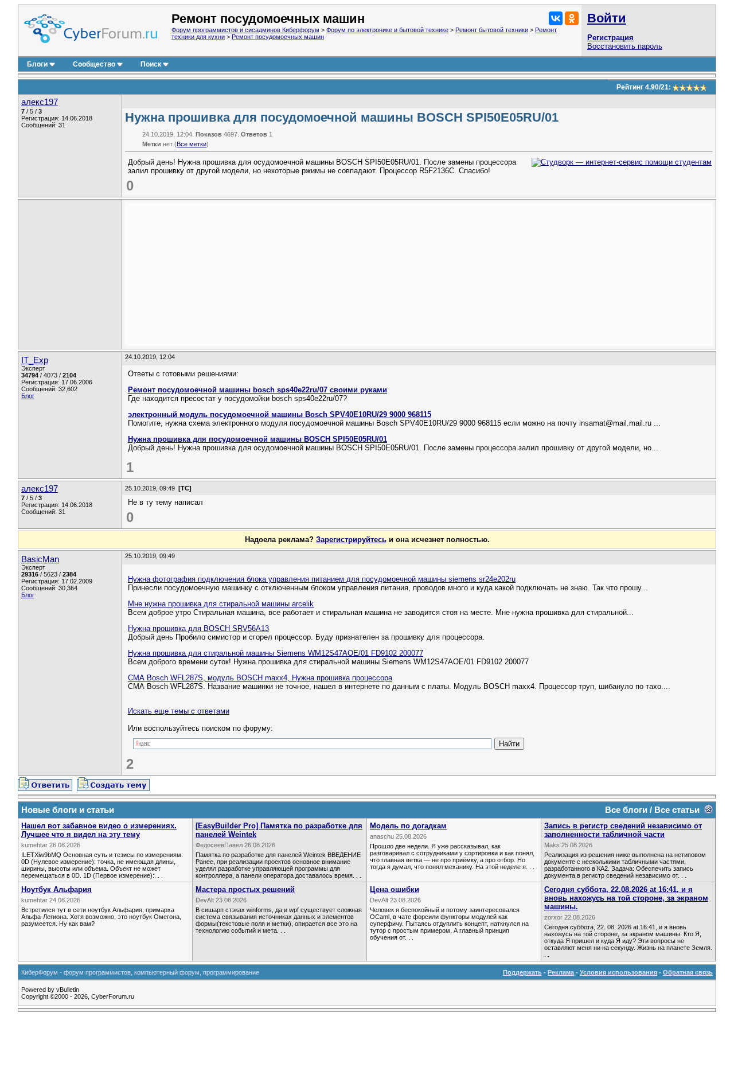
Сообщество (94, 64)
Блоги (37, 64)
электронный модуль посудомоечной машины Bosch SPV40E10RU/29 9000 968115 (279, 414)
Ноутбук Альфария (56, 889)
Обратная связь (688, 972)
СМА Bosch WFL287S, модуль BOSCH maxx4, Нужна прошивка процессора (260, 677)
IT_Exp (34, 360)
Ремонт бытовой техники (491, 29)
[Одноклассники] (572, 18)
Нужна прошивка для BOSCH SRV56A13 (198, 628)
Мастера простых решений (245, 889)
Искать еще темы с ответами (178, 711)
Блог (27, 395)
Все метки (191, 144)
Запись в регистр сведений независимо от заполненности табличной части (623, 830)
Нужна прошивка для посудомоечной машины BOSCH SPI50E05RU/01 (257, 439)
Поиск (150, 64)
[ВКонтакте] (556, 18)
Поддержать (522, 972)
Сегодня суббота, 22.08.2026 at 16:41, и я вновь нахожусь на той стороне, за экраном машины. (626, 898)
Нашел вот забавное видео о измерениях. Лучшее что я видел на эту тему (99, 830)
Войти (606, 18)
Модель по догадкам (408, 825)
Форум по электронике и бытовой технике (387, 29)
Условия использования (618, 972)
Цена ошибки (394, 889)
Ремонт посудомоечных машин (278, 36)
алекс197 (39, 102)
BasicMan (40, 559)
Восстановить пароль (624, 46)
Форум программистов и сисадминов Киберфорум (245, 29)
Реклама (561, 972)
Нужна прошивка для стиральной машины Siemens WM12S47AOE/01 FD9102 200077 (275, 653)
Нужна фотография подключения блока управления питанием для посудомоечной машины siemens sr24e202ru (322, 579)
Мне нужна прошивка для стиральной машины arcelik (221, 603)
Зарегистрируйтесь (351, 539)
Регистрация (610, 37)
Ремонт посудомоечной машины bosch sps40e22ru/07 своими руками (257, 389)
